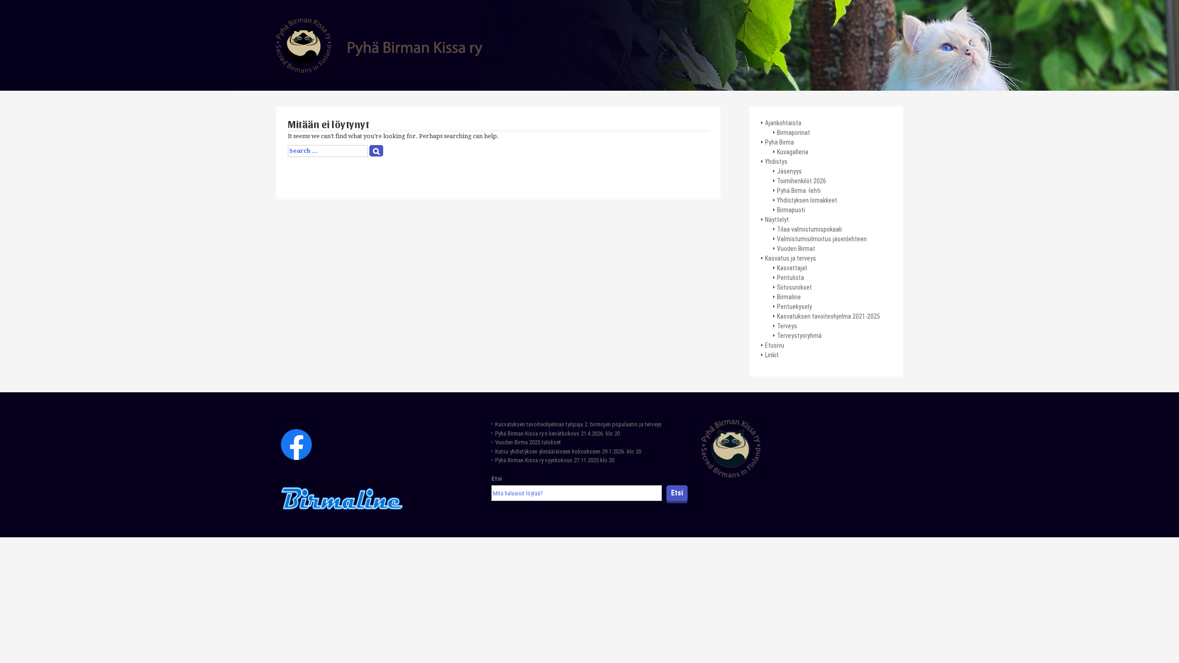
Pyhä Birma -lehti (799, 190)
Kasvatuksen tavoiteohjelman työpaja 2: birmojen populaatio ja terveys (579, 424)
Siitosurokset (794, 287)
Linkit (772, 355)
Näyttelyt (777, 219)
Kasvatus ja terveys (790, 258)
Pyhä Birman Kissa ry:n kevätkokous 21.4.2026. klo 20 (557, 433)
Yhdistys (776, 161)
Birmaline (789, 297)
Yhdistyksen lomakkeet (807, 200)
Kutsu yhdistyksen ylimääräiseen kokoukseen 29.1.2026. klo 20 (568, 451)
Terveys (787, 326)
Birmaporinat (793, 132)
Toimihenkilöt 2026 (801, 181)
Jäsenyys (789, 171)
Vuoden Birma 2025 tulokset (528, 442)
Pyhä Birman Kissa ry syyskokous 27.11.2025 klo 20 (554, 460)
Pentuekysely (794, 306)
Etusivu (774, 345)
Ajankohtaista (783, 123)
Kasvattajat (792, 268)
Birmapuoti (791, 210)
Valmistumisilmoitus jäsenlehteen (822, 239)
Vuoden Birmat (796, 248)
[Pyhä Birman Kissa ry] (379, 44)
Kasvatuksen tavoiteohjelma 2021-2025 (828, 316)
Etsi (496, 478)
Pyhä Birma (779, 142)
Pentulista (790, 277)
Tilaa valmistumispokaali (809, 229)
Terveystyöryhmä (799, 335)
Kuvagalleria (792, 152)
